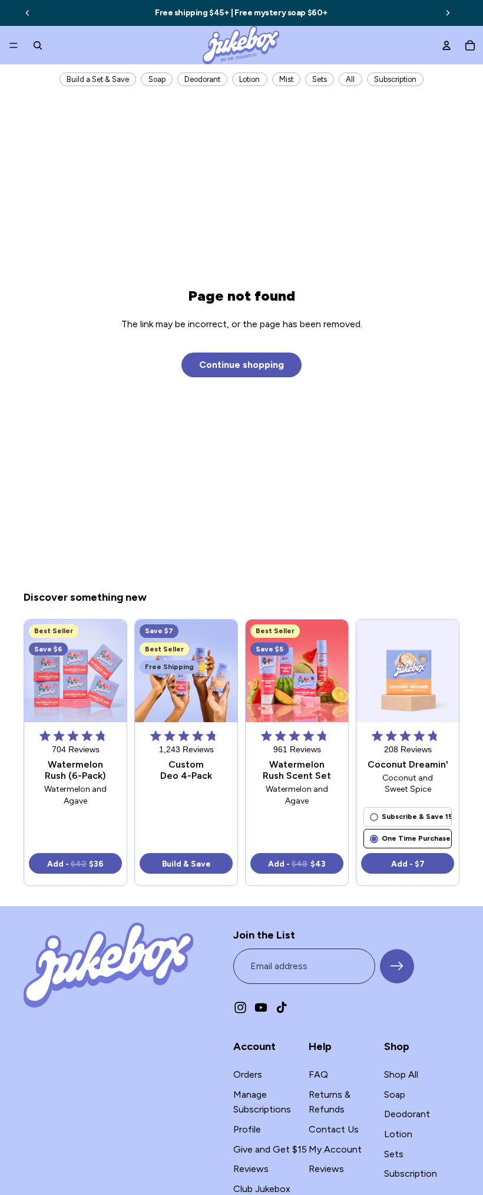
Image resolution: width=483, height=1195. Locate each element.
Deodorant (202, 79)
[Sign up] (397, 966)
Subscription (395, 79)
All (350, 79)
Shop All (401, 1074)
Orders (247, 1074)
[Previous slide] (27, 13)
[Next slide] (447, 13)
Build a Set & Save (98, 79)
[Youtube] (261, 1007)
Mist (286, 79)
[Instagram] (240, 1007)
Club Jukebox (261, 1188)
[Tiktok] (281, 1007)
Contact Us (334, 1129)
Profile (247, 1129)
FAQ (318, 1074)
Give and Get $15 (270, 1148)
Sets (319, 79)
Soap (157, 79)
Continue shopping (241, 364)
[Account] (446, 45)
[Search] (37, 45)
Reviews (251, 1168)
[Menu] (13, 45)
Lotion (249, 79)
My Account (335, 1148)
